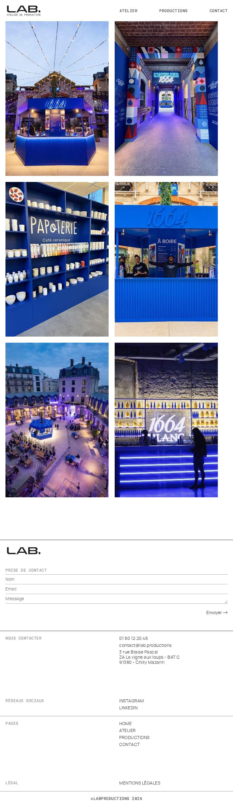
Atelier (129, 10)
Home (125, 724)
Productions (173, 10)
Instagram (131, 701)
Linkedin (128, 708)
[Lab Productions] (23, 11)
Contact (219, 10)
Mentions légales (139, 783)
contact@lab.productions (145, 645)
